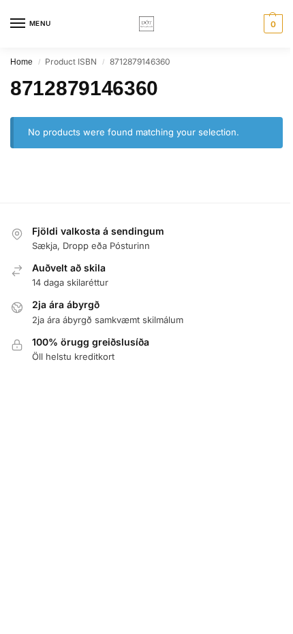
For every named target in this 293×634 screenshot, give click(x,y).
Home (21, 62)
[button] (271, 23)
